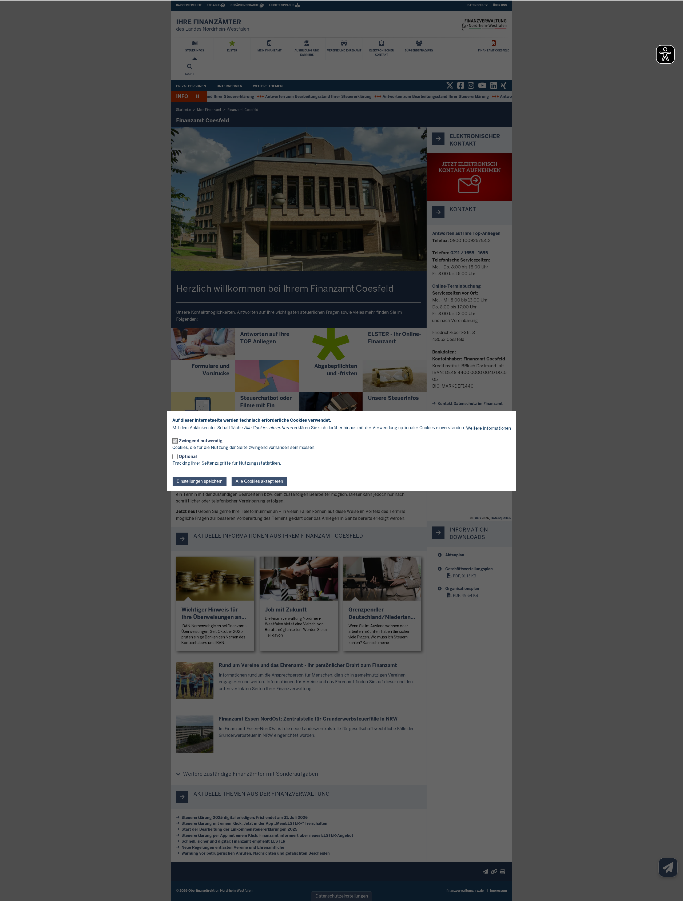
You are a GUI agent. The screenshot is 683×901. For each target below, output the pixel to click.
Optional (188, 456)
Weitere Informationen (488, 429)
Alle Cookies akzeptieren (259, 481)
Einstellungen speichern (200, 481)
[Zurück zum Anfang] (672, 890)
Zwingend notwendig (201, 441)
